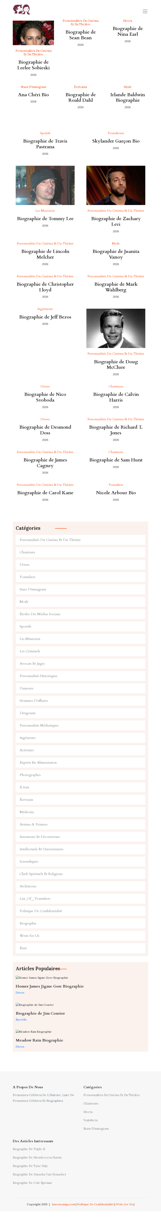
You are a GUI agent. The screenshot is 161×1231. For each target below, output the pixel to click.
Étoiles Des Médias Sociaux (40, 614)
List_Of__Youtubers (35, 898)
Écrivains (26, 799)
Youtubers (27, 577)
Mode (24, 601)
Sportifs (25, 626)
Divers (24, 564)
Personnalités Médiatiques (39, 725)
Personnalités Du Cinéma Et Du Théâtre (50, 539)
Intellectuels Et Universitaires (41, 849)
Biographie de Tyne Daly (30, 1166)
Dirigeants (28, 713)
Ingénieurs (28, 737)
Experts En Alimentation (38, 762)
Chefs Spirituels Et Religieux (41, 873)
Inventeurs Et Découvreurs (40, 836)
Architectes (28, 886)
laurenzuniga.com (63, 1204)
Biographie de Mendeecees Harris (37, 1157)
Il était (24, 787)
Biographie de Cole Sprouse (32, 1183)
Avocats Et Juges (32, 663)
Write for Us (29, 935)
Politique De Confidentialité (41, 911)
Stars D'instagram (33, 589)
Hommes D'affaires (34, 700)
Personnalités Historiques (38, 676)
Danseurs (26, 688)
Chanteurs (27, 552)
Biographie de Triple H (29, 1149)
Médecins (27, 812)
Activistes (27, 750)
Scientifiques (29, 861)
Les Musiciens (30, 638)
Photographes (30, 774)
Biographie (28, 923)
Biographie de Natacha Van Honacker (39, 1174)
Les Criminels (30, 651)
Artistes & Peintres (34, 824)
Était (23, 948)
